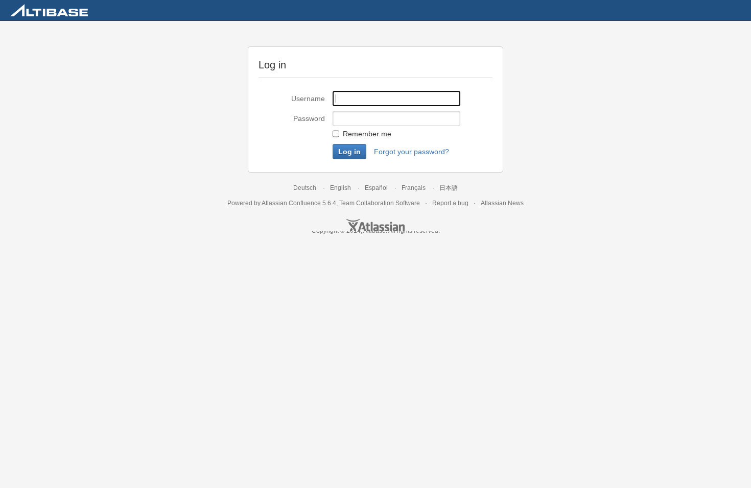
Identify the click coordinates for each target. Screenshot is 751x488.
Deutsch (304, 187)
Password (309, 118)
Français (414, 187)
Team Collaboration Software (379, 203)
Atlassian (375, 225)
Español (376, 187)
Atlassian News (502, 203)
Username (308, 98)
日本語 (448, 187)
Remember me (367, 134)
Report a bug (450, 203)
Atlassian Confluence (291, 203)
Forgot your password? (411, 152)
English (340, 187)
